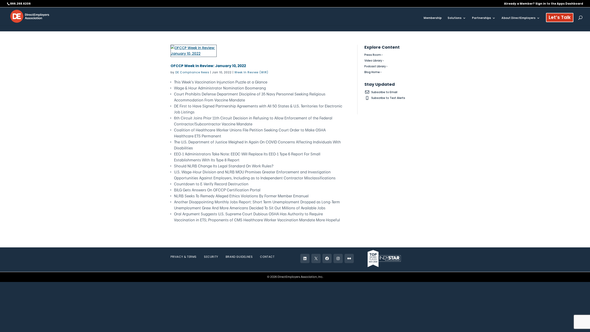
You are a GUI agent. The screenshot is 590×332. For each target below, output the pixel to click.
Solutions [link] (454, 18)
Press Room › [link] (373, 55)
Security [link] (211, 257)
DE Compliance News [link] (192, 72)
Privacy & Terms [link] (184, 257)
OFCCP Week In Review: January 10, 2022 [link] (208, 65)
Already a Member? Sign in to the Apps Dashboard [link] (543, 4)
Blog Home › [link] (372, 72)
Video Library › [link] (374, 60)
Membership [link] (433, 18)
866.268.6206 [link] (20, 4)
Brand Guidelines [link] (239, 257)
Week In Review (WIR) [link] (251, 72)
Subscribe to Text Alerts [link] (388, 98)
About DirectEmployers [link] (518, 18)
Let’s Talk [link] (560, 18)
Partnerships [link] (481, 18)
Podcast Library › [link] (375, 66)
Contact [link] (267, 257)
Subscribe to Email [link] (384, 92)
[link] (30, 16)
